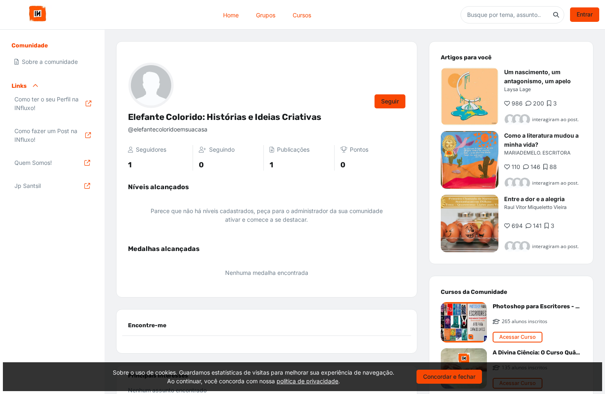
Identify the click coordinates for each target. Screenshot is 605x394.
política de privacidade (307, 381)
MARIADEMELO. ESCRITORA (537, 153)
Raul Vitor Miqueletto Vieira (535, 207)
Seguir (390, 101)
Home (231, 14)
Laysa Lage (517, 89)
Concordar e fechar (449, 376)
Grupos (265, 14)
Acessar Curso (517, 337)
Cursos (302, 14)
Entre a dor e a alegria (534, 198)
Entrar (585, 14)
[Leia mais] (469, 96)
